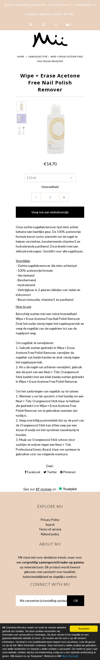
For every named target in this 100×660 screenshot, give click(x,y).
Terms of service (50, 529)
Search (50, 524)
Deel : (50, 466)
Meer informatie (70, 656)
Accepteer (83, 628)
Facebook (33, 472)
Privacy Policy (50, 520)
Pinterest (69, 472)
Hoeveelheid (50, 187)
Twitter (51, 472)
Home (20, 56)
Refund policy (50, 534)
